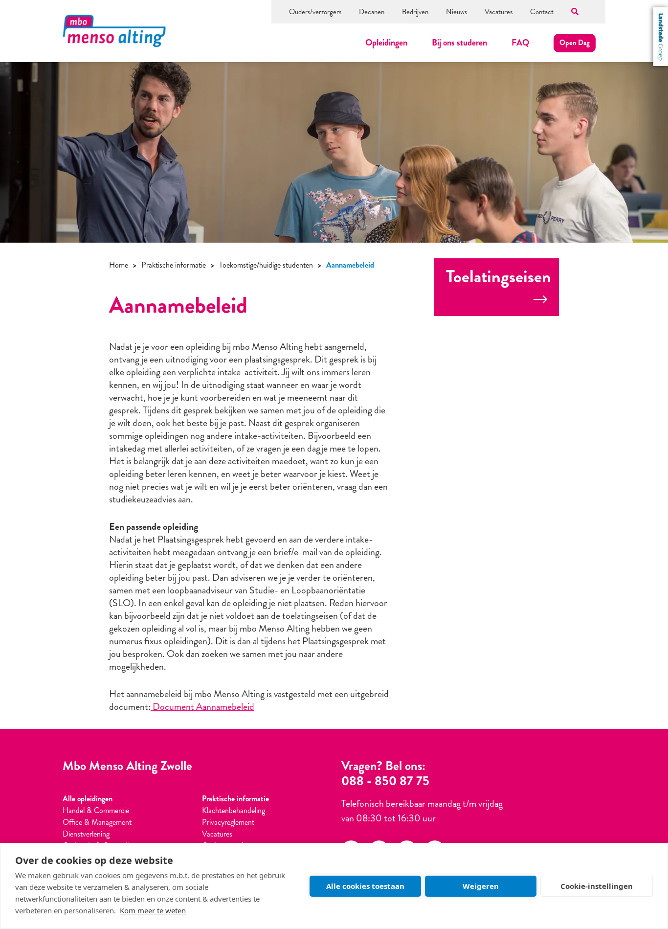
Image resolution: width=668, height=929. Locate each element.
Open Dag (574, 42)
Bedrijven (415, 11)
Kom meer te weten (153, 910)
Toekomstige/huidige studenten (266, 265)
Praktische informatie (173, 265)
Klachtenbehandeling (233, 810)
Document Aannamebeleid (202, 707)
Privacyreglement (228, 822)
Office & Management (97, 822)
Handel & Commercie (96, 810)
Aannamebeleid (350, 265)
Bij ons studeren (459, 42)
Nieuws (456, 11)
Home (118, 265)
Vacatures (498, 11)
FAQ (520, 42)
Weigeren (481, 886)
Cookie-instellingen (596, 886)
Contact (542, 11)
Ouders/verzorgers (315, 11)
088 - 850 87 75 (385, 781)
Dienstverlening (86, 833)
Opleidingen (386, 42)
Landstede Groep (660, 36)
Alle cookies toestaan (365, 886)
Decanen (371, 11)
